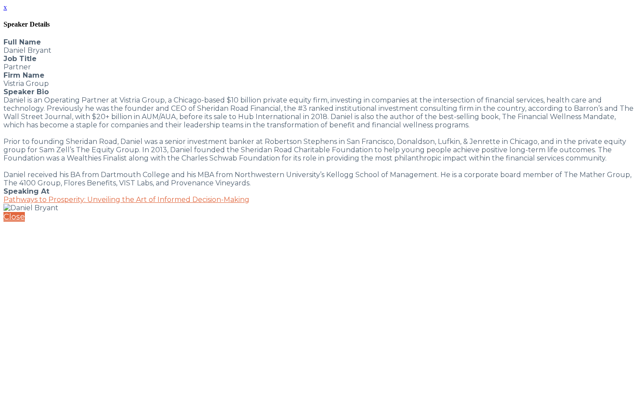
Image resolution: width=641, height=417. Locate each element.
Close (14, 217)
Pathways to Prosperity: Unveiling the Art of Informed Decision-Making (126, 199)
